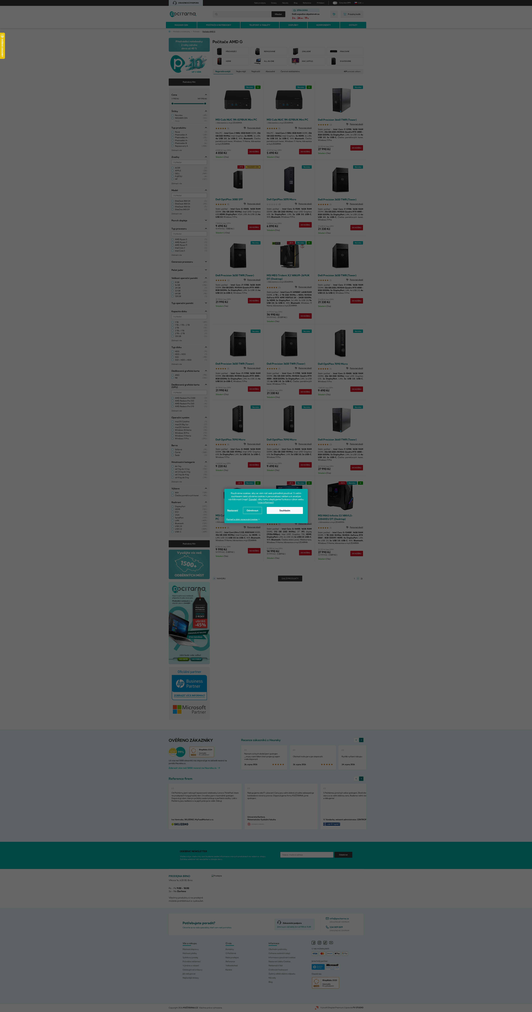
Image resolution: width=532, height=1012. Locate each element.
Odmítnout (252, 510)
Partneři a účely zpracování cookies (242, 519)
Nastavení (232, 510)
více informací (265, 502)
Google (252, 499)
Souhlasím (284, 510)
